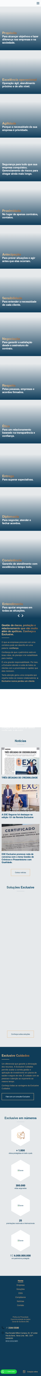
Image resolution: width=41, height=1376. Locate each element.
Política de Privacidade (20, 1317)
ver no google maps (11, 1341)
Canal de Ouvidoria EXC (20, 1321)
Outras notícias (20, 872)
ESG (20, 1293)
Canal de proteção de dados (20, 1319)
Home (20, 1280)
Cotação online (32, 1371)
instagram (24, 1311)
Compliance (20, 1297)
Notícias (20, 1301)
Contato (20, 1305)
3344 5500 (10, 1372)
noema (20, 1371)
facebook (20, 1311)
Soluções (21, 1289)
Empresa (20, 1284)
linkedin (16, 1311)
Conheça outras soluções (20, 1034)
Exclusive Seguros (7, 3)
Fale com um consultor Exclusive (18, 1096)
